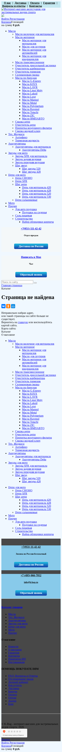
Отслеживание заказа (20, 678)
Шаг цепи (21, 496)
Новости (13, 646)
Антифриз (21, 447)
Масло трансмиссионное (29, 371)
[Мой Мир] (13, 306)
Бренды (12, 691)
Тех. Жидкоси (16, 443)
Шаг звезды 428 (31, 481)
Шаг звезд (21, 475)
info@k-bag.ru (31, 582)
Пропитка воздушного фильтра (33, 437)
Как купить (15, 685)
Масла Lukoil (29, 403)
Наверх (5, 739)
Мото (11, 515)
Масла (12, 340)
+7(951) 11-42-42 (31, 546)
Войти (5, 18)
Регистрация (17, 18)
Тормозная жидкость (27, 450)
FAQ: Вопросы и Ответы (23, 675)
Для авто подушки (26, 521)
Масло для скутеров (33, 356)
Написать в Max (31, 257)
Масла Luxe (29, 406)
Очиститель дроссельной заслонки (35, 375)
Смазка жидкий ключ (27, 440)
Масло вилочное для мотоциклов (34, 343)
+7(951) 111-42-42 (31, 228)
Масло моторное (25, 346)
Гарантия (13, 652)
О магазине (15, 649)
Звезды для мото (18, 462)
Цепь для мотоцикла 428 (36, 502)
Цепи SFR (21, 493)
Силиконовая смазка (27, 384)
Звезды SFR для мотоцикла (31, 465)
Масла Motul (29, 412)
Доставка (13, 688)
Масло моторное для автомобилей (34, 361)
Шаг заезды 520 (31, 478)
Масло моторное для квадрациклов (34, 367)
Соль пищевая (23, 527)
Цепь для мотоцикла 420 (36, 499)
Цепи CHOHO (23, 490)
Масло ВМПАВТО (33, 428)
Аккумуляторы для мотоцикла (33, 456)
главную (23, 322)
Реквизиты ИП (17, 658)
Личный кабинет (18, 682)
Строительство (24, 531)
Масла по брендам (26, 387)
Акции (12, 700)
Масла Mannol (30, 409)
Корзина (6, 22)
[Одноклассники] (8, 306)
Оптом (12, 697)
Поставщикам (16, 662)
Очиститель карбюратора (30, 378)
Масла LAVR (30, 396)
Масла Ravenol (30, 418)
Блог (11, 703)
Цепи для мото (17, 487)
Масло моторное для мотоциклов (34, 352)
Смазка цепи (22, 431)
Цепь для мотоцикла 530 (36, 509)
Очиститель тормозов (28, 381)
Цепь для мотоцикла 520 (36, 506)
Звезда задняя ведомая (28, 468)
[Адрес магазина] (2, 3)
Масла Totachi (30, 421)
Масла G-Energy (31, 390)
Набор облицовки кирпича (38, 534)
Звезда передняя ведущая (30, 472)
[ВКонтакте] (3, 306)
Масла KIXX (29, 393)
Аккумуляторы (17, 453)
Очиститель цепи (25, 434)
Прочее (12, 518)
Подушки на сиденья (34, 524)
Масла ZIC (28, 425)
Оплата (12, 694)
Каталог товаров (12, 607)
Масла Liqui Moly (32, 400)
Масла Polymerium (32, 415)
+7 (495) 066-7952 (31, 575)
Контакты (14, 655)
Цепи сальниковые (26, 512)
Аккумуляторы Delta (34, 459)
